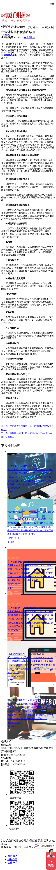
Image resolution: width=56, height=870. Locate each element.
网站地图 (12, 856)
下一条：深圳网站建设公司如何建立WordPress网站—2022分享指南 (26, 435)
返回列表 (30, 37)
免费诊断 (6, 35)
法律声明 (12, 862)
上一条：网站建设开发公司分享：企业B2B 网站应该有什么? (27, 428)
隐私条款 (12, 859)
